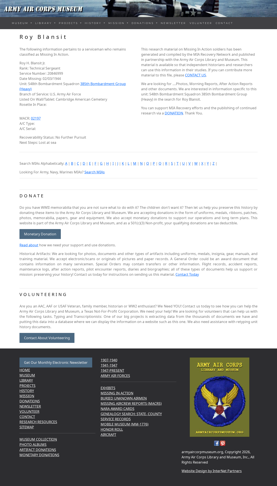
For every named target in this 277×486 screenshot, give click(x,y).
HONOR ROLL (112, 429)
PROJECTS (27, 385)
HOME (24, 370)
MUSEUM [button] (21, 23)
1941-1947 (109, 365)
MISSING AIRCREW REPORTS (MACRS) (131, 403)
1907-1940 (109, 360)
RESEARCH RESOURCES (38, 422)
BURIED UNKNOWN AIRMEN (124, 398)
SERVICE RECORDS (116, 419)
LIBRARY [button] (44, 23)
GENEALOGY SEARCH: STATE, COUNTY (131, 414)
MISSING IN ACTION (117, 393)
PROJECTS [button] (69, 23)
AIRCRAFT (108, 434)
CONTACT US (195, 75)
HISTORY (26, 390)
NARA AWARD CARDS (117, 408)
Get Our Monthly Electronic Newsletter (56, 362)
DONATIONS (29, 401)
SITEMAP (26, 427)
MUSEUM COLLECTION (38, 439)
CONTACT (224, 23)
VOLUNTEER (201, 23)
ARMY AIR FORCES (115, 375)
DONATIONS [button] (143, 23)
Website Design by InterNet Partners (212, 471)
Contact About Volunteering (47, 338)
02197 (36, 118)
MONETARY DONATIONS (39, 455)
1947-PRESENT (112, 370)
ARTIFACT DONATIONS (37, 449)
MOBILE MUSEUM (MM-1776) (124, 424)
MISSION (26, 396)
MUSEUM (27, 375)
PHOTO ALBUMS (33, 444)
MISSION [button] (117, 23)
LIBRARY (26, 380)
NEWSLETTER (173, 23)
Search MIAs (94, 172)
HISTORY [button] (94, 23)
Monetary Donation (40, 234)
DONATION (174, 113)
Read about (28, 245)
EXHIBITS (108, 388)
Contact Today (187, 274)
